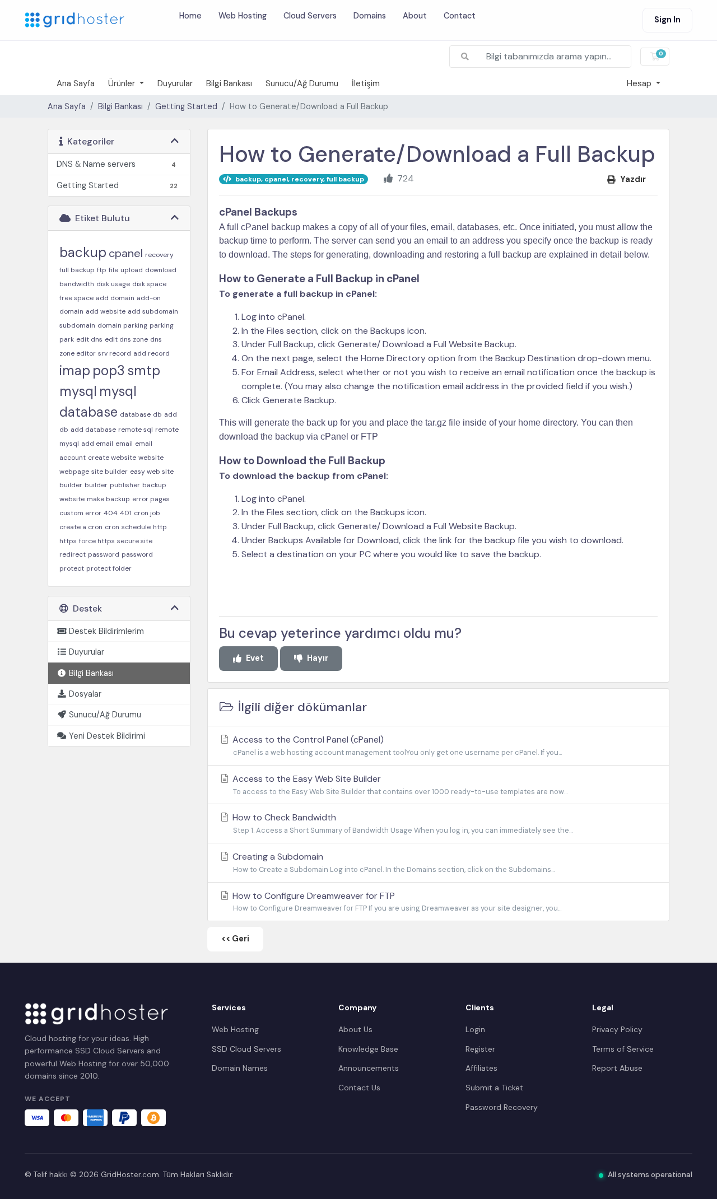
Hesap (640, 83)
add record (151, 353)
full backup (77, 269)
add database (93, 429)
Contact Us (359, 1088)
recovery (159, 254)
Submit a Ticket (494, 1088)
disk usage (113, 283)
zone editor (77, 353)
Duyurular (175, 83)
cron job (147, 512)
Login (475, 1029)
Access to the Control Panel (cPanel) (396, 745)
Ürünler (122, 83)
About (415, 15)
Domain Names (240, 1068)
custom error (80, 512)
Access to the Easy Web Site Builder (398, 784)
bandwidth (76, 283)
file (113, 269)
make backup (108, 498)
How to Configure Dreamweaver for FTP (395, 901)
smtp (143, 370)
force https (97, 540)
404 (111, 512)
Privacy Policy (617, 1029)
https (68, 540)
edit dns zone (126, 339)
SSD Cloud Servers (246, 1049)
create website (112, 457)
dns (156, 339)
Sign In (667, 20)
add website (105, 311)
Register (480, 1049)
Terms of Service (623, 1049)
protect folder (109, 568)
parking (162, 325)
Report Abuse (617, 1068)
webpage (74, 471)
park (66, 339)
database (135, 414)
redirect (72, 554)
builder (96, 484)
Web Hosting (242, 15)
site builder (109, 471)
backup (82, 252)
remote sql (135, 429)
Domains (369, 15)
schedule (136, 526)
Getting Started (186, 106)
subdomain (77, 325)
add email (97, 443)
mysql (78, 391)
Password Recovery (501, 1107)
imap (74, 370)
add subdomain (153, 311)
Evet (255, 658)
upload (131, 269)
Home (190, 15)
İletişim (366, 83)
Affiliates (481, 1068)
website (151, 457)
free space (76, 297)
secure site (134, 540)
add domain (115, 297)
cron (112, 526)
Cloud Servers (310, 15)
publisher (125, 484)
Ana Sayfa (76, 83)
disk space (149, 283)
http (160, 526)
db (157, 414)
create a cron (81, 526)
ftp (101, 269)
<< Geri (235, 939)
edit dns (89, 339)
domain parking (122, 325)
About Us (355, 1029)
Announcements (368, 1068)
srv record (114, 353)
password (103, 554)
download (160, 269)
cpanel (126, 253)
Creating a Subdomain (392, 862)
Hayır (317, 658)
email (124, 443)
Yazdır (633, 179)
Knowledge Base (368, 1049)
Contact (460, 15)
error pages (151, 498)
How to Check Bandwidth (401, 823)
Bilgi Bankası (229, 83)
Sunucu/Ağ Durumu (302, 83)
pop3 (108, 370)
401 (126, 512)
